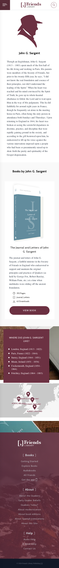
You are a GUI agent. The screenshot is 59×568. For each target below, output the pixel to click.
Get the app (28, 479)
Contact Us (29, 548)
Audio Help (29, 539)
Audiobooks (29, 470)
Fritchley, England (32, 404)
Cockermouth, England (28, 399)
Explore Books (29, 466)
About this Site (29, 523)
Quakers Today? (29, 505)
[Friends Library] (31, 5)
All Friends (29, 475)
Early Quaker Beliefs (29, 500)
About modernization (29, 509)
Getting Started (29, 461)
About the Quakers (29, 495)
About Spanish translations (29, 518)
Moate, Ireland (18, 403)
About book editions (29, 514)
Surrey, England (34, 411)
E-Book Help (30, 544)
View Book (29, 310)
